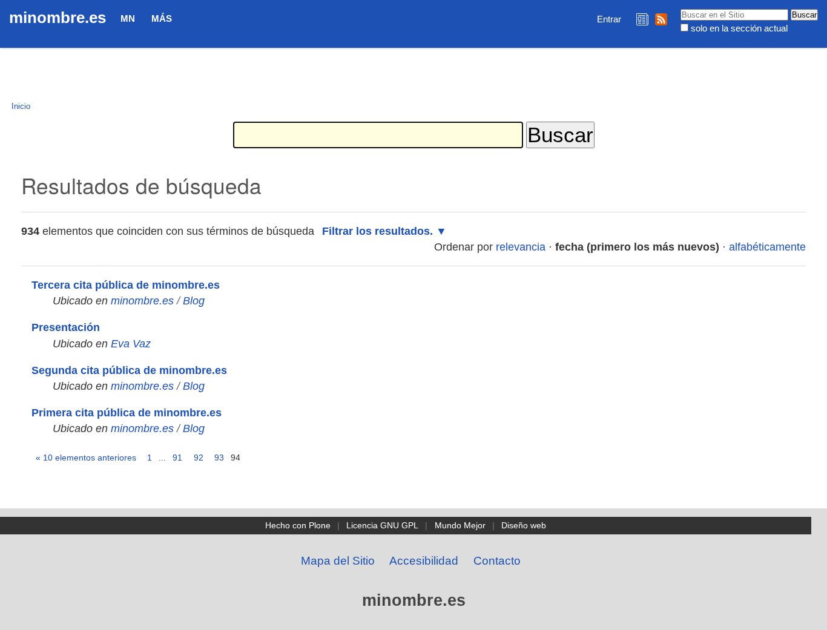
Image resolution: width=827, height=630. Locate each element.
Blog (194, 301)
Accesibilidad (423, 560)
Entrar (609, 19)
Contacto (497, 560)
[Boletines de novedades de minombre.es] (642, 19)
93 (219, 457)
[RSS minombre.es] (661, 19)
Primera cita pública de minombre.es (126, 413)
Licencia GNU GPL (382, 525)
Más (161, 18)
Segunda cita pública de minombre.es (129, 370)
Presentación (65, 327)
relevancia (520, 247)
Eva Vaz (131, 344)
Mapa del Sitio (338, 560)
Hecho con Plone (298, 525)
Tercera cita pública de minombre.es (125, 285)
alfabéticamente (767, 247)
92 (198, 457)
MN (127, 18)
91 (177, 457)
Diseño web (523, 525)
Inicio (21, 106)
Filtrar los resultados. (377, 231)
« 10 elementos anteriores (86, 457)
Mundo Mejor (460, 525)
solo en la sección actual (739, 28)
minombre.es (57, 17)
